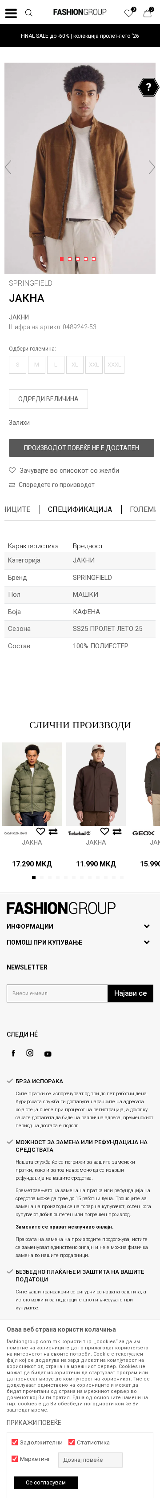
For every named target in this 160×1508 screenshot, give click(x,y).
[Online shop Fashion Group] (80, 12)
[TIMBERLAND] (79, 833)
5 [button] (95, 259)
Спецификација (80, 509)
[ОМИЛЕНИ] (133, 15)
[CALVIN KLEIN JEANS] (15, 833)
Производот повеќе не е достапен (81, 447)
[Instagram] (29, 1053)
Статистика (93, 1442)
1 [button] (63, 259)
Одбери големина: (32, 349)
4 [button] (87, 259)
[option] (80, 36)
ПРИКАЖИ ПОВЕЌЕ (34, 1422)
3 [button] (79, 259)
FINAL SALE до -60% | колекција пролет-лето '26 (80, 36)
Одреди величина (48, 399)
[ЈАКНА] (32, 784)
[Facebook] (13, 1053)
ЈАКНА (32, 842)
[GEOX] (143, 833)
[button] (28, 14)
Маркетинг (35, 1459)
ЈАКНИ (19, 317)
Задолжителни (41, 1442)
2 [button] (71, 259)
